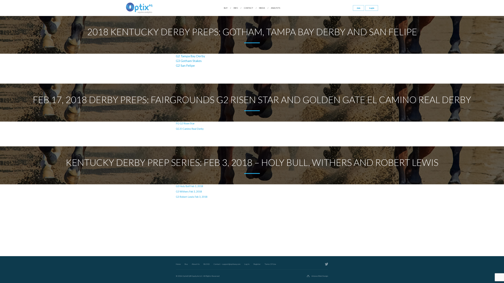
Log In (247, 264)
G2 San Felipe (185, 65)
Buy (226, 8)
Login (371, 8)
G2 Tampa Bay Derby (190, 56)
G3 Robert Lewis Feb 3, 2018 (191, 196)
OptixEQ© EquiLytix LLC (192, 276)
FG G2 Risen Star (185, 123)
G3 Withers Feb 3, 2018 (189, 191)
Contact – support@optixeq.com (227, 264)
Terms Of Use (270, 264)
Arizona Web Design (319, 276)
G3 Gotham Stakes (189, 61)
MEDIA (262, 8)
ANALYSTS (275, 8)
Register (257, 264)
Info (235, 8)
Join (358, 8)
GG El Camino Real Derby (190, 128)
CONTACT (248, 8)
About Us (196, 264)
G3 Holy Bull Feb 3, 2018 (189, 186)
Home (178, 264)
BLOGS (207, 264)
